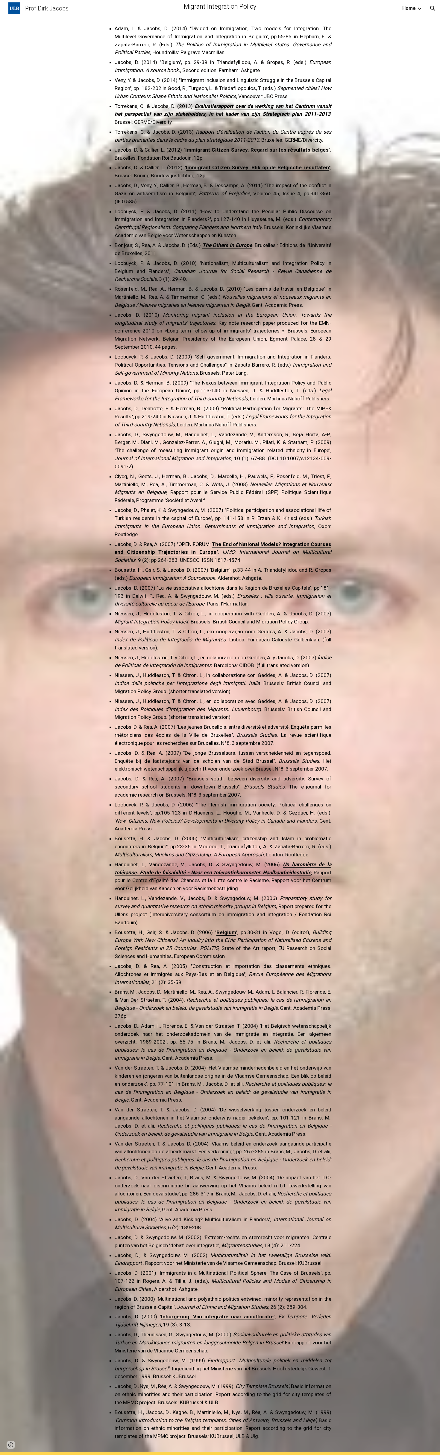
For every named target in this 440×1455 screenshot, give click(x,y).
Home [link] (409, 8)
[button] (433, 8)
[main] (220, 727)
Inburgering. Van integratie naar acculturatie (217, 1317)
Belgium (226, 932)
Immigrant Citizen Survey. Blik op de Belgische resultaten (257, 167)
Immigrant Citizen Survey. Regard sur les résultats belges (257, 150)
